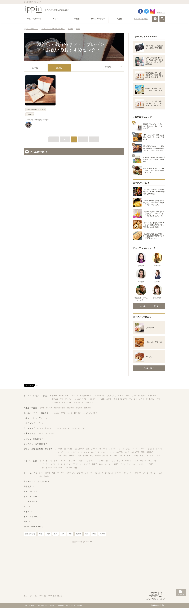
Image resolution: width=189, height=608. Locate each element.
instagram (152, 11)
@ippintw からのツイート (83, 541)
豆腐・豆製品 (62, 455)
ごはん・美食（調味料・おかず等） (39, 449)
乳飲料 (46, 476)
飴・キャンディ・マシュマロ (52, 468)
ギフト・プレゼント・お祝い (36, 396)
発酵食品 (149, 452)
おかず (93, 452)
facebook (140, 11)
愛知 (70, 534)
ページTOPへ (181, 601)
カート (155, 19)
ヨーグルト (103, 449)
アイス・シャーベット (128, 464)
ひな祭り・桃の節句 (32, 439)
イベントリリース (31, 517)
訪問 (42, 408)
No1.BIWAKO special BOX (35, 109)
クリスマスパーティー (79, 428)
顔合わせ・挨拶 (59, 408)
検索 (162, 19)
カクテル (118, 473)
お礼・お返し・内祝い (114, 395)
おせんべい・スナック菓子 (109, 464)
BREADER (30, 114)
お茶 (40, 476)
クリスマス (28, 428)
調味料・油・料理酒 (65, 449)
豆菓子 (151, 464)
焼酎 (53, 473)
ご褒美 (127, 395)
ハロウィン (28, 423)
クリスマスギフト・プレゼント (86, 399)
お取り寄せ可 (30, 534)
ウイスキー (61, 473)
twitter (146, 11)
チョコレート (92, 461)
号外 (25, 522)
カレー (122, 455)
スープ (115, 455)
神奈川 (102, 534)
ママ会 (63, 413)
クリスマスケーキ (62, 428)
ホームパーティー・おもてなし (37, 413)
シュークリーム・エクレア (122, 461)
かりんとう (143, 464)
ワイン (41, 473)
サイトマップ (70, 605)
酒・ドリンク (29, 473)
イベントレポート (31, 496)
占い (25, 506)
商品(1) (59, 68)
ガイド (26, 512)
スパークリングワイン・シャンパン (80, 473)
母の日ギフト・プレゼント (61, 402)
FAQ (78, 605)
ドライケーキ (77, 464)
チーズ (60, 452)
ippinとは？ (161, 12)
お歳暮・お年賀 (105, 399)
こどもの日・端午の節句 (34, 444)
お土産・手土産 (30, 408)
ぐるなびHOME (29, 605)
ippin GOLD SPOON (32, 527)
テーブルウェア (30, 491)
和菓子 (94, 464)
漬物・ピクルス (91, 449)
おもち (51, 433)
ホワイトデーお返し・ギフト (149, 399)
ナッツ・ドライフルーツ (73, 452)
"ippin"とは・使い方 (55, 596)
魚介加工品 (135, 452)
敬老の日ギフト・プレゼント (62, 399)
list (37, 385)
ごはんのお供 (79, 449)
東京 (40, 534)
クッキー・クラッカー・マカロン (73, 461)
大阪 (94, 534)
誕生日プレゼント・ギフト (68, 395)
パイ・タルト (54, 461)
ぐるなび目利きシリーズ (45, 605)
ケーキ (44, 461)
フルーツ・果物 (71, 468)
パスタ (86, 452)
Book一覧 (42, 596)
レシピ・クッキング (90, 413)
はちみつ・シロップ (155, 449)
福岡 (63, 534)
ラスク (135, 461)
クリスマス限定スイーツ (45, 428)
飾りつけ (77, 413)
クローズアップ (30, 501)
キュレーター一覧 (30, 596)
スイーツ (40, 423)
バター (143, 449)
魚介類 (126, 452)
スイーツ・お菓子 (31, 461)
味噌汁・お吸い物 (101, 455)
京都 (48, 534)
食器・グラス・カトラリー (35, 481)
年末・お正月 (29, 433)
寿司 (91, 455)
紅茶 (160, 473)
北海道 (78, 534)
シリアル (112, 449)
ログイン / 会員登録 (141, 19)
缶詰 (79, 455)
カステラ (87, 464)
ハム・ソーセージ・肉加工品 (112, 452)
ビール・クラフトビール (104, 473)
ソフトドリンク (139, 473)
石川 (55, 534)
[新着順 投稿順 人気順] (113, 67)
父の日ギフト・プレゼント (83, 402)
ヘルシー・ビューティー (34, 418)
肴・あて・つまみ (153, 455)
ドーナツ (45, 464)
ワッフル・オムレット (148, 461)
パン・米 (121, 449)
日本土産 (87, 408)
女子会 (69, 413)
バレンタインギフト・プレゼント (125, 399)
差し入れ (49, 408)
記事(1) (35, 68)
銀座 (86, 534)
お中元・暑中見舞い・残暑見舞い (143, 395)
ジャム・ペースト (132, 449)
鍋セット (72, 455)
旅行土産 (79, 408)
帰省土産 (70, 408)
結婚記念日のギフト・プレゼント (92, 395)
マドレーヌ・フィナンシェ (60, 464)
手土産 (56, 413)
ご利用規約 (60, 605)
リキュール (127, 473)
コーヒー (153, 473)
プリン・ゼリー (104, 461)
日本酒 (47, 473)
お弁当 (85, 455)
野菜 (143, 452)
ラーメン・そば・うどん (136, 455)
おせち (41, 433)
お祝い (54, 395)
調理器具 (27, 486)
